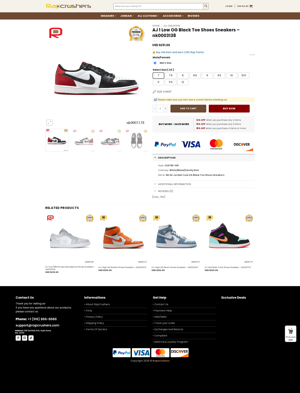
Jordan (126, 16)
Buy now (229, 108)
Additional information (174, 184)
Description (166, 158)
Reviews (193, 16)
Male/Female (161, 57)
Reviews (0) (165, 191)
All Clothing (147, 16)
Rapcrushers (161, 361)
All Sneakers (171, 26)
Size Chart (164, 91)
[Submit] (206, 6)
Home (156, 26)
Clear (252, 55)
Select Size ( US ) (163, 70)
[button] (244, 6)
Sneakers (107, 16)
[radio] (163, 63)
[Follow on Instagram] (24, 338)
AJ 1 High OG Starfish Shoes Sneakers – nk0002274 (122, 267)
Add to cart (188, 108)
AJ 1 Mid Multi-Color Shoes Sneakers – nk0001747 (228, 267)
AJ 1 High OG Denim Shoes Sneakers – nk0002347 (175, 267)
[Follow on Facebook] (18, 338)
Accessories (172, 16)
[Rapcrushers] (68, 6)
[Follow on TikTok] (31, 338)
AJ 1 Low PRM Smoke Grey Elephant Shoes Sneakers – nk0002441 (70, 268)
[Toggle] (155, 157)
